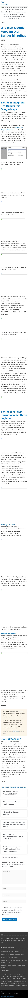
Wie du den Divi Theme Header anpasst (12, 954)
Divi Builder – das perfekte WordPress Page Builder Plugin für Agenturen (12, 849)
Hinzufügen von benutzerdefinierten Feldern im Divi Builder (13, 837)
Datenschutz (10, 996)
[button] (26, 3)
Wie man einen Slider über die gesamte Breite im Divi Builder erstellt (14, 824)
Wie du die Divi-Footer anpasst (9, 957)
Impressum (3, 996)
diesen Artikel (16, 731)
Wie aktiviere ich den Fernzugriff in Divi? (12, 951)
